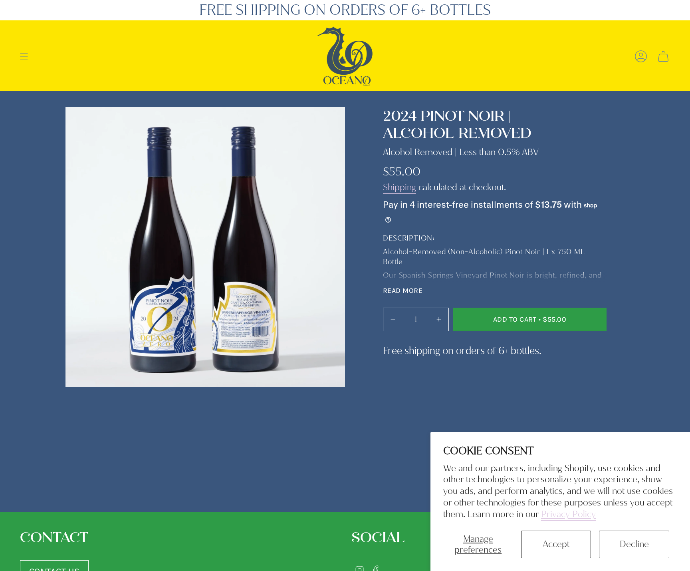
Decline (634, 544)
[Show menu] (24, 56)
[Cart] (663, 56)
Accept (556, 544)
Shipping (399, 187)
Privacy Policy (568, 514)
